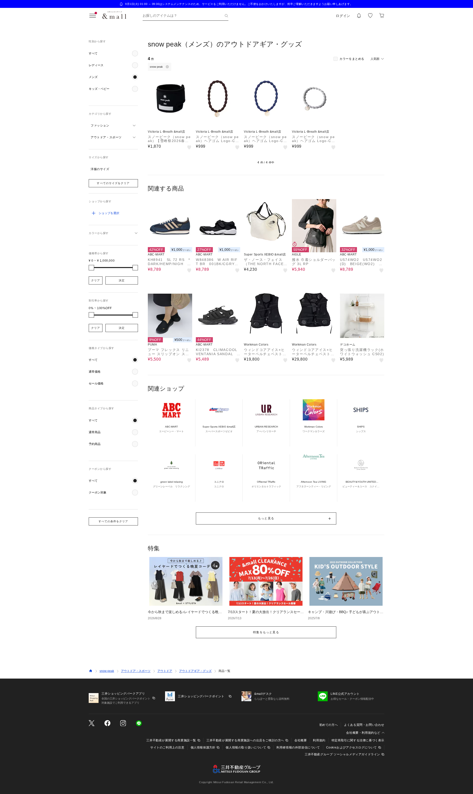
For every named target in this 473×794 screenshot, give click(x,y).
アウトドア (164, 671)
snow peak (107, 671)
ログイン (343, 15)
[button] (113, 53)
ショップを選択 (109, 213)
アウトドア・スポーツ (136, 671)
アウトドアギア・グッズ (195, 671)
